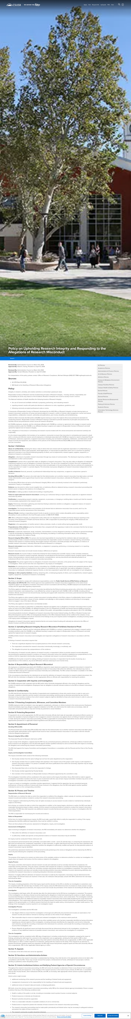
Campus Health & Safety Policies (108, 388)
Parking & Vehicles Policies (106, 404)
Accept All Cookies (113, 1015)
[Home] (14, 4)
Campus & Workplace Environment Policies (108, 381)
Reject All (100, 1015)
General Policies (103, 396)
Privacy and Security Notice (64, 1017)
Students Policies (103, 407)
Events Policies (102, 391)
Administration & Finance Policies (108, 371)
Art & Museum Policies (105, 374)
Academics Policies (104, 368)
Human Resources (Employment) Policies (108, 400)
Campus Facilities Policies (106, 385)
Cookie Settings (87, 1015)
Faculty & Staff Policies (105, 393)
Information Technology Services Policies (108, 411)
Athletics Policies (103, 377)
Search (12, 358)
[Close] (128, 1016)
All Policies (101, 365)
